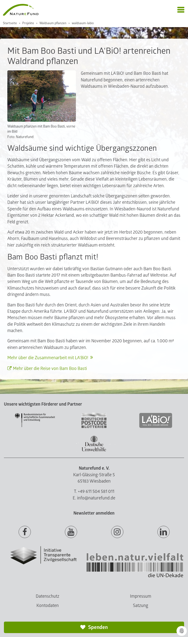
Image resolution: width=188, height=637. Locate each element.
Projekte (28, 23)
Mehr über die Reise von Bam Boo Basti (50, 368)
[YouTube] (71, 532)
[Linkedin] (163, 532)
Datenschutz (47, 596)
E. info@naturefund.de (94, 498)
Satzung (140, 605)
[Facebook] (25, 532)
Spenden (97, 627)
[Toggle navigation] (181, 10)
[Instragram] (117, 532)
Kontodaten (47, 605)
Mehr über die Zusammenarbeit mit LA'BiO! (47, 357)
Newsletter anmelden (94, 513)
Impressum (140, 596)
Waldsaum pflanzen (52, 23)
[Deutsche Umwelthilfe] (94, 450)
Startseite (10, 23)
